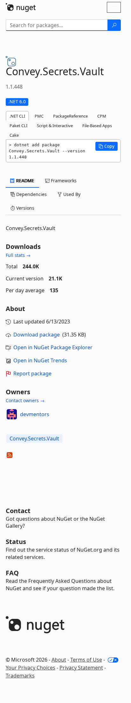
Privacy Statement (81, 667)
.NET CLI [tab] (17, 116)
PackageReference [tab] (70, 116)
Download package (36, 334)
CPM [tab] (101, 116)
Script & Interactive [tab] (55, 125)
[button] (106, 146)
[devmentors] (11, 414)
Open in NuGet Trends (40, 360)
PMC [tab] (39, 116)
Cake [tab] (14, 135)
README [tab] (24, 181)
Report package (32, 373)
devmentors (34, 414)
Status (16, 541)
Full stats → (18, 255)
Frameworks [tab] (63, 181)
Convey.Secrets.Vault (34, 438)
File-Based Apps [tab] (97, 125)
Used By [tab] (71, 194)
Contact (18, 510)
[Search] (114, 25)
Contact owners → (25, 400)
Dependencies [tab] (31, 194)
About (59, 659)
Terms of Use (86, 659)
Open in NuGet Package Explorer (53, 347)
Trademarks (20, 675)
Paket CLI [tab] (18, 125)
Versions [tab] (24, 208)
